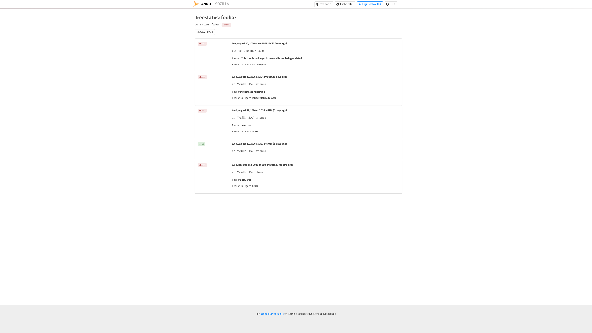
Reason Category (241, 64)
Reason (236, 58)
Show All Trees (205, 32)
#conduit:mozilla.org (272, 314)
